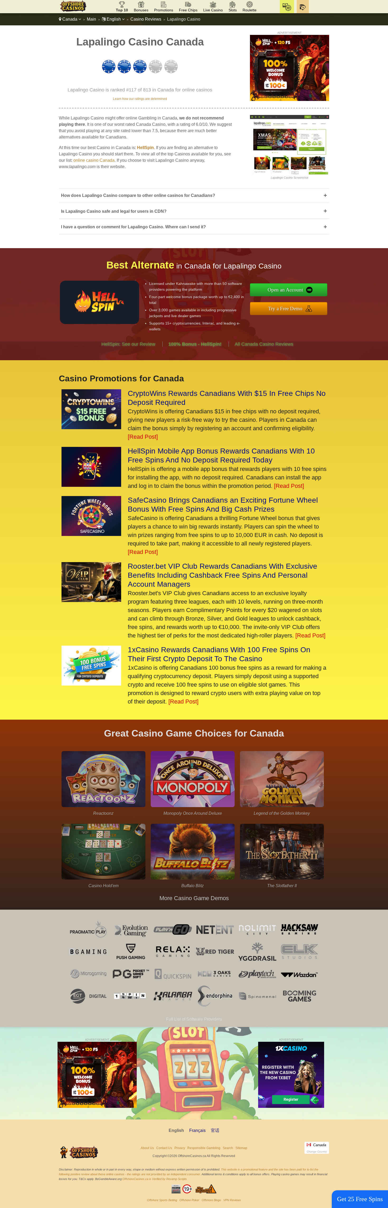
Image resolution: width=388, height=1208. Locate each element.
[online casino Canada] (73, 10)
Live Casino (213, 10)
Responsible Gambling (203, 1148)
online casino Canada (94, 160)
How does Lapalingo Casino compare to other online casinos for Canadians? (194, 195)
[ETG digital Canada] (88, 1005)
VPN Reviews (232, 1200)
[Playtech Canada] (257, 983)
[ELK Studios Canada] (299, 961)
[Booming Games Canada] (299, 1005)
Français (197, 1130)
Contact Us (164, 1148)
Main (91, 19)
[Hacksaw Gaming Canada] (299, 938)
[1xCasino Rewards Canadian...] (91, 683)
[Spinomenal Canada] (257, 1005)
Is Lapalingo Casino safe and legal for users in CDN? (194, 211)
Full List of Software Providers (194, 1019)
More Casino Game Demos (194, 898)
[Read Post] (143, 436)
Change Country (317, 1151)
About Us (147, 1148)
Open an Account (285, 290)
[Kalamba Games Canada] (173, 1005)
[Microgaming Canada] (88, 983)
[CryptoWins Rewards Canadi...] (91, 427)
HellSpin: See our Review (128, 344)
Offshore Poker (189, 1200)
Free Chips (188, 10)
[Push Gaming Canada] (130, 961)
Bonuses (141, 10)
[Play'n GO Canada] (173, 938)
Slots (233, 10)
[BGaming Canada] (88, 961)
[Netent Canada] (215, 938)
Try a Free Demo (285, 308)
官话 (215, 1130)
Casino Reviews (145, 19)
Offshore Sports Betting (162, 1200)
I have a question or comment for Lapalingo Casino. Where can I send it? (194, 227)
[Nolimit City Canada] (257, 938)
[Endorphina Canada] (215, 1005)
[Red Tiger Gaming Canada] (215, 961)
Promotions (163, 10)
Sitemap (241, 1148)
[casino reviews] (79, 1157)
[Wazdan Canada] (299, 983)
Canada (69, 19)
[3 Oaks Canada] (215, 983)
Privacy (179, 1148)
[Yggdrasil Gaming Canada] (257, 961)
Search (228, 1148)
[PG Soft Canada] (130, 983)
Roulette (250, 10)
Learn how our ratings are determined (140, 99)
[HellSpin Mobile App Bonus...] (91, 485)
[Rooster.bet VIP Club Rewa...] (91, 600)
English (114, 19)
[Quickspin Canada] (173, 983)
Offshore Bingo (211, 1200)
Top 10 (122, 10)
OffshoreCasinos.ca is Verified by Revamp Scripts (154, 1179)
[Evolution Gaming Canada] (130, 938)
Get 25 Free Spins (360, 1199)
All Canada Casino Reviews (264, 344)
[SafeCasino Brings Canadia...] (91, 534)
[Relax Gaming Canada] (173, 961)
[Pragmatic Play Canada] (88, 938)
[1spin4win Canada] (130, 1005)
